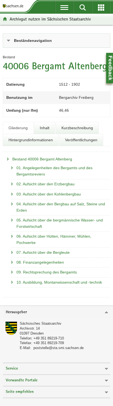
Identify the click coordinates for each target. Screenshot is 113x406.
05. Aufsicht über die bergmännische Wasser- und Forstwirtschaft (59, 223)
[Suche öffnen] (83, 7)
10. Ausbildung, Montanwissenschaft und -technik (59, 282)
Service (12, 369)
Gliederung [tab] (18, 128)
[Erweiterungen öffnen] (101, 7)
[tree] (56, 221)
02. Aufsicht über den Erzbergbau (45, 184)
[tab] (56, 40)
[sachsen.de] (14, 6)
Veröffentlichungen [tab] (81, 140)
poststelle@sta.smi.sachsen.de (58, 348)
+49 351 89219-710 (48, 338)
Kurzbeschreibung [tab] (77, 128)
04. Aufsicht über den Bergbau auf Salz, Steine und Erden (60, 207)
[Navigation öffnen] (64, 7)
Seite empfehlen (20, 392)
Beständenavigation (33, 40)
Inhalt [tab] (44, 128)
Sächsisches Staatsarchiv (40, 323)
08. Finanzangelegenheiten (40, 262)
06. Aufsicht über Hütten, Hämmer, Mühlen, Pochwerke (53, 239)
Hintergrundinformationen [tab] (31, 140)
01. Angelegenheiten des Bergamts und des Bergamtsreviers (54, 171)
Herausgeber (16, 312)
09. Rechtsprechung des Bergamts (46, 272)
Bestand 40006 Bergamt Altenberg (42, 159)
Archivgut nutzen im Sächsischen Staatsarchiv (50, 19)
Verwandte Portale (22, 380)
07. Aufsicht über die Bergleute (43, 252)
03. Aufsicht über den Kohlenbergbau (48, 194)
